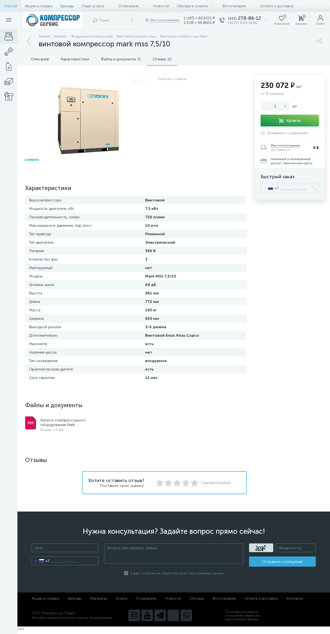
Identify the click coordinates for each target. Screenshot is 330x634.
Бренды (67, 6)
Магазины (98, 598)
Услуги (121, 598)
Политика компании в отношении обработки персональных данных (243, 615)
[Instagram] (134, 615)
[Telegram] (160, 615)
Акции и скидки (38, 6)
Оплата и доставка (276, 6)
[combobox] (270, 188)
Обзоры (197, 598)
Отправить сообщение (282, 561)
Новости (161, 6)
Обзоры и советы (192, 6)
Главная (10, 6)
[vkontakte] (173, 615)
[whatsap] (186, 615)
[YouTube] (147, 615)
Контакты (294, 598)
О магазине (128, 6)
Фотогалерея (234, 6)
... (302, 6)
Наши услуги (92, 6)
